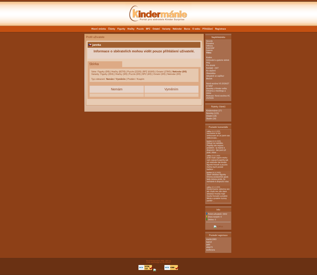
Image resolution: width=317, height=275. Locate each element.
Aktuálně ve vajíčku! (215, 76)
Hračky (130, 29)
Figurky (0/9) (104, 71)
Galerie (209, 50)
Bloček (209, 78)
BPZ (148, 29)
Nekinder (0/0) (180, 71)
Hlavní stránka (98, 29)
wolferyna (210, 250)
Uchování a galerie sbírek (217, 60)
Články (111, 29)
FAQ (208, 63)
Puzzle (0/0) (135, 74)
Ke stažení (211, 71)
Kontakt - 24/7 (212, 68)
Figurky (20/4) (107, 74)
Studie (209, 118)
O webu (196, 29)
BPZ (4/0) (147, 74)
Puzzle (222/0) (134, 71)
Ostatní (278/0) (163, 71)
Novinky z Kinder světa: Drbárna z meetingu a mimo (216, 90)
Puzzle (140, 29)
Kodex (209, 57)
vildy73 (209, 247)
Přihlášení (207, 29)
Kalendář (210, 48)
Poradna (210, 43)
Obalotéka (210, 73)
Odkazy (209, 46)
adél (208, 244)
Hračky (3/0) (121, 74)
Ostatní (156, 29)
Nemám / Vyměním (116, 79)
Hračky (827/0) (118, 71)
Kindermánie (212, 111)
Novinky (209, 113)
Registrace (220, 29)
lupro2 (209, 242)
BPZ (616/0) (149, 71)
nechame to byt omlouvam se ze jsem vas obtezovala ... (218, 134)
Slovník (209, 41)
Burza (187, 29)
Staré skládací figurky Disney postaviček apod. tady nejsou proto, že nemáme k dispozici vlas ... (218, 178)
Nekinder (177, 29)
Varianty (166, 29)
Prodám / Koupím (135, 79)
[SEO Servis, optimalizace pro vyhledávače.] (158, 269)
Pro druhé (210, 65)
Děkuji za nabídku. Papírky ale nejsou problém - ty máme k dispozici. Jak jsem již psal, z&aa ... (216, 147)
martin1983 (211, 239)
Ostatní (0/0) (159, 74)
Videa (208, 53)
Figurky (121, 29)
